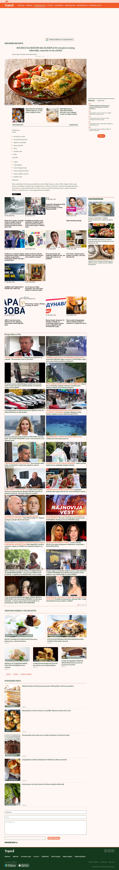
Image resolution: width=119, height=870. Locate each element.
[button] (50, 56)
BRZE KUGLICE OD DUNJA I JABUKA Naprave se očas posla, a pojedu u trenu (34, 110)
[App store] (23, 865)
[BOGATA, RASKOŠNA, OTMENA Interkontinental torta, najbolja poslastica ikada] (101, 209)
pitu (17, 190)
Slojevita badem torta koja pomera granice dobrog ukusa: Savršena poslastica (48, 686)
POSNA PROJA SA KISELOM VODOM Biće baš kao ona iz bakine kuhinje (45, 664)
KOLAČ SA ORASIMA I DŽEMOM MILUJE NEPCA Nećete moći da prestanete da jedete (72, 663)
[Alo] (6, 1)
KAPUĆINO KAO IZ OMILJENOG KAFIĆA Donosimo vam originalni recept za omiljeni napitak (68, 111)
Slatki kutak (59, 5)
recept (9, 674)
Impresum (111, 862)
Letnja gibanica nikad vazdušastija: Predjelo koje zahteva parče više (44, 760)
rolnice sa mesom (26, 674)
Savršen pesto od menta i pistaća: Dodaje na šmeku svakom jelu (43, 784)
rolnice (16, 674)
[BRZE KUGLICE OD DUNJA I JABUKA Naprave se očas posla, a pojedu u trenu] (18, 115)
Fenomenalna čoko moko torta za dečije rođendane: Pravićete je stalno (46, 735)
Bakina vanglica (82, 5)
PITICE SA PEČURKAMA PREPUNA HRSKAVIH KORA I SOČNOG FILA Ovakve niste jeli (65, 640)
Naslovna (21, 5)
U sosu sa (50, 5)
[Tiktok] (112, 850)
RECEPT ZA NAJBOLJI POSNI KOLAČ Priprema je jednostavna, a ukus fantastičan (21, 640)
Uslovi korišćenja (94, 862)
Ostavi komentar (54, 838)
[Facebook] (105, 850)
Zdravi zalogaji (70, 5)
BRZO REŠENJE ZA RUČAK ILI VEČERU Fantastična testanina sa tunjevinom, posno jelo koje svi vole (101, 241)
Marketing (103, 862)
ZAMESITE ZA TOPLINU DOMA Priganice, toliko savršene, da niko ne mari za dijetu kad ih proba (101, 262)
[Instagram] (109, 850)
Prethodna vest (17, 124)
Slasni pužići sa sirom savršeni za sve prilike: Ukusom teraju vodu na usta (46, 711)
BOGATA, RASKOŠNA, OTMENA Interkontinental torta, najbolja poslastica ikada (100, 219)
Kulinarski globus (95, 5)
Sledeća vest (73, 124)
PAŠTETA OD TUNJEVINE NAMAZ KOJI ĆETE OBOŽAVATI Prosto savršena (16, 665)
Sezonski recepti (39, 5)
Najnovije (29, 5)
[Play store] (10, 865)
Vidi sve (101, 136)
